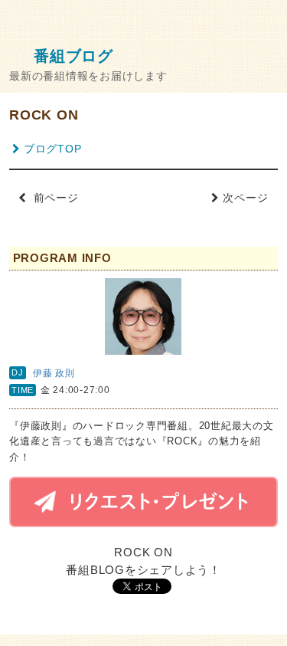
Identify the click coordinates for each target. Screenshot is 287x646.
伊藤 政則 (54, 373)
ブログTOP (52, 149)
